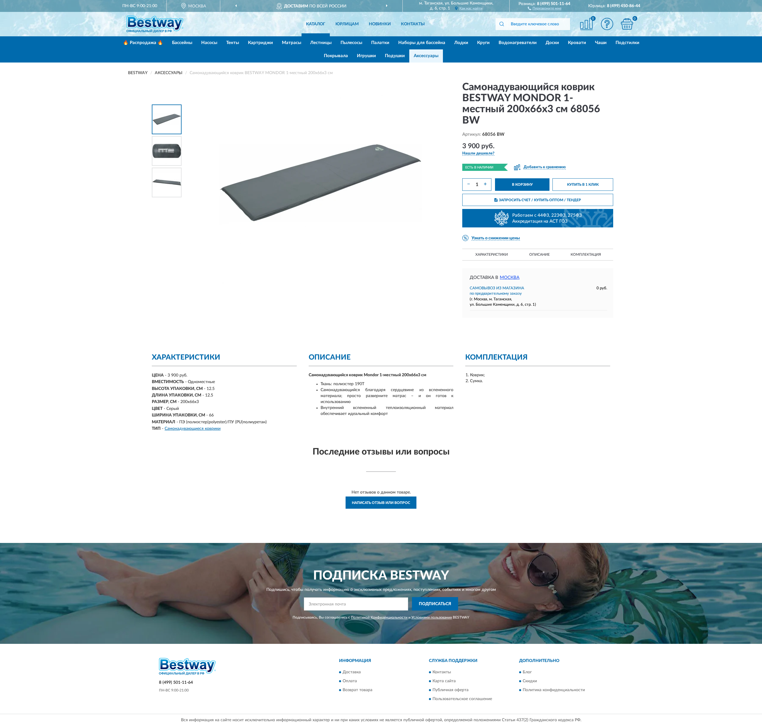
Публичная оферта (450, 690)
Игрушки (366, 56)
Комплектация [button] (586, 254)
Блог (527, 672)
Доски (552, 42)
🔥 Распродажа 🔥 (143, 42)
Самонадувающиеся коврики (193, 429)
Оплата (350, 681)
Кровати (577, 42)
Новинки (380, 24)
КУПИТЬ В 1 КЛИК (583, 184)
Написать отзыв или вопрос (381, 503)
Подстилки (627, 42)
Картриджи (260, 42)
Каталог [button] (315, 24)
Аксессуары (426, 56)
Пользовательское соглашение (462, 699)
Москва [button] (509, 277)
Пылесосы (351, 42)
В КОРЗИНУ (522, 184)
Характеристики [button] (491, 254)
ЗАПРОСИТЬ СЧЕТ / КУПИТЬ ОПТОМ (540, 200)
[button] (544, 8)
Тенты (232, 42)
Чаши (601, 42)
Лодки (461, 42)
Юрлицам (347, 24)
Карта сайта (444, 681)
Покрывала (336, 56)
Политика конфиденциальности (554, 690)
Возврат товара (357, 690)
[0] (627, 24)
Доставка (352, 672)
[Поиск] (502, 24)
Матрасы (291, 42)
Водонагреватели (518, 42)
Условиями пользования (431, 617)
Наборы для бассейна (421, 42)
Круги (483, 42)
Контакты (413, 24)
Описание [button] (539, 254)
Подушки (395, 56)
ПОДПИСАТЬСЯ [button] (435, 604)
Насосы (209, 42)
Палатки (380, 42)
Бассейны (182, 42)
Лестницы (321, 42)
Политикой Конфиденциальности (379, 617)
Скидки (530, 681)
